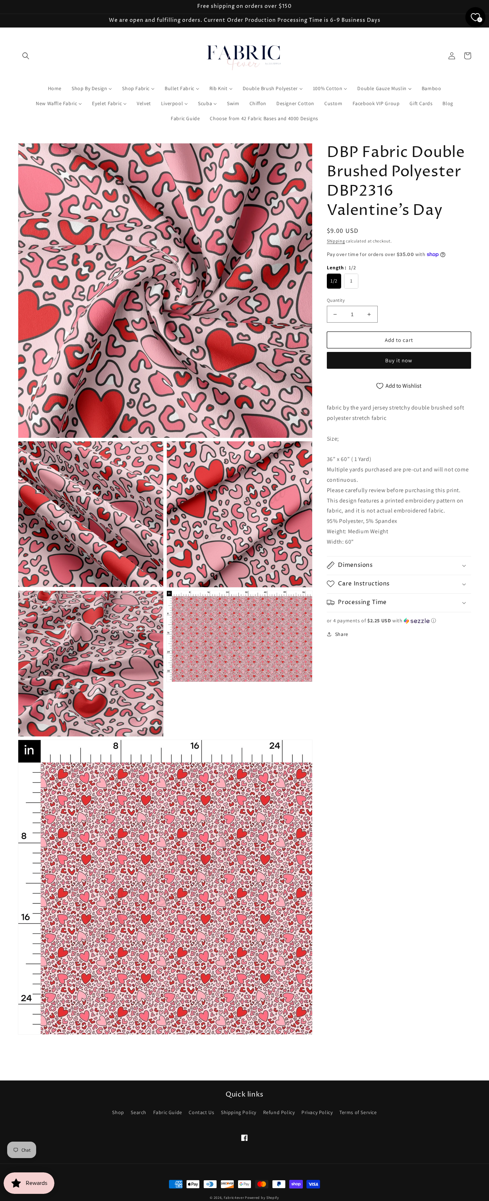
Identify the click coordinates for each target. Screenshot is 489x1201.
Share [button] (341, 634)
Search (138, 1112)
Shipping (336, 241)
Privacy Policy (317, 1112)
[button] (26, 56)
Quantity (336, 300)
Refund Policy (279, 1112)
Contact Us (201, 1112)
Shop (118, 1112)
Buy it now (398, 360)
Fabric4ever (234, 1197)
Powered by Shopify (262, 1197)
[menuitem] (55, 88)
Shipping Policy (238, 1112)
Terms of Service (358, 1112)
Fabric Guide (167, 1112)
